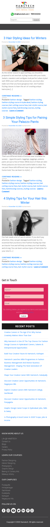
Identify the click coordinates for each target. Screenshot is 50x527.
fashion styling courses (29, 183)
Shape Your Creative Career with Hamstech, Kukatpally (25, 375)
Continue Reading (11, 96)
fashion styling (36, 99)
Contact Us (6, 441)
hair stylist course (36, 105)
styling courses (30, 189)
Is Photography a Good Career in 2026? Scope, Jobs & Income (25, 419)
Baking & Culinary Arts (10, 471)
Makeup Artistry (8, 474)
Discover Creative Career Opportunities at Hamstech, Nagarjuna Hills (25, 382)
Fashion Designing (9, 460)
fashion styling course (11, 183)
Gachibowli (6, 490)
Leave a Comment (16, 110)
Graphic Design (8, 469)
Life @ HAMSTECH (9, 439)
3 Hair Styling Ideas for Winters (25, 38)
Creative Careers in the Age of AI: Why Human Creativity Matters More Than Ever (22, 334)
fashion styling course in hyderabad (16, 102)
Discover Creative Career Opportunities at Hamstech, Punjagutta (25, 400)
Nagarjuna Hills (8, 499)
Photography (7, 466)
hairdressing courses (25, 108)
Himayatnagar (7, 488)
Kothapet (5, 496)
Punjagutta (6, 485)
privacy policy (28, 312)
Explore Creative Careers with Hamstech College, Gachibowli (23, 391)
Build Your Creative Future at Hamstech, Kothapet (24, 353)
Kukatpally (6, 493)
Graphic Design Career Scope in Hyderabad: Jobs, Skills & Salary (25, 409)
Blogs (4, 444)
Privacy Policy (7, 450)
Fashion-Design (16, 99)
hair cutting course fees (18, 105)
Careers (5, 447)
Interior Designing (8, 463)
